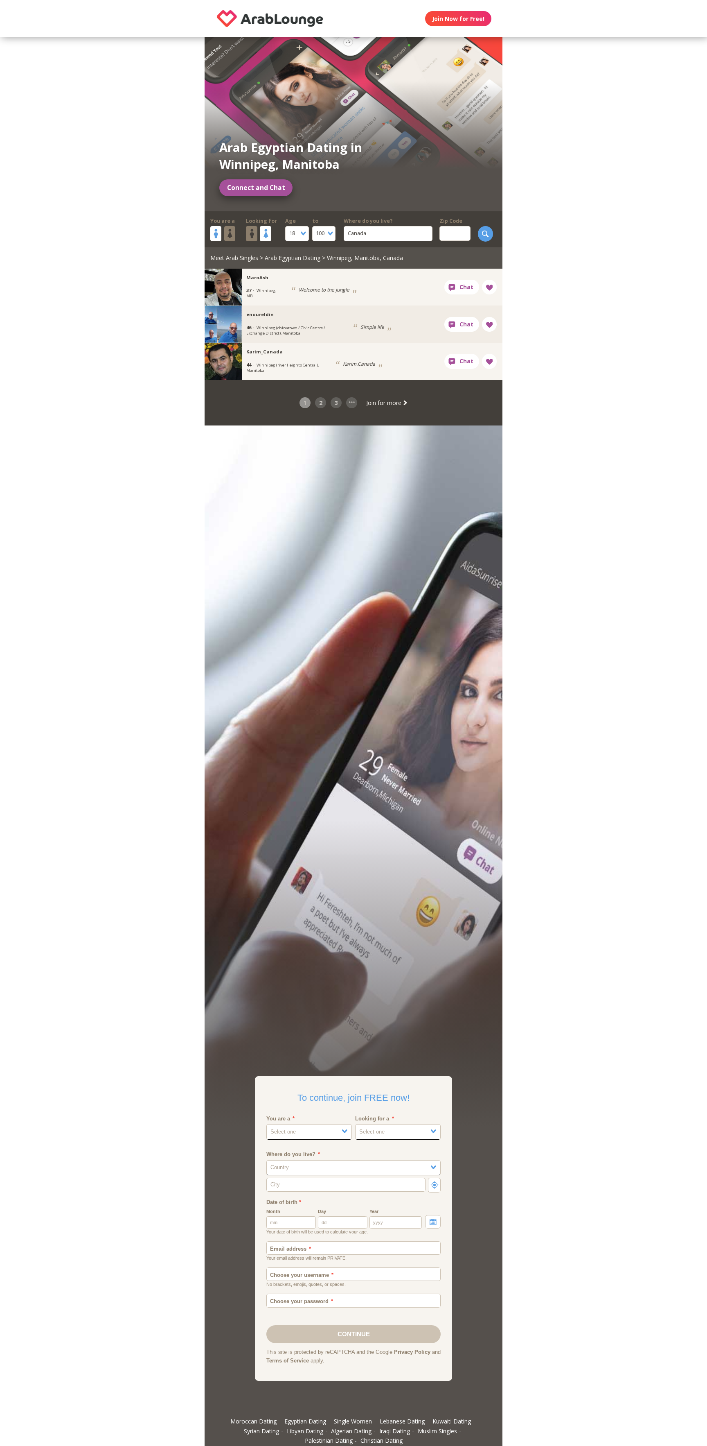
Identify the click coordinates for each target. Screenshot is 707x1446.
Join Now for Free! (458, 19)
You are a (222, 220)
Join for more (384, 403)
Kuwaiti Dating (451, 1421)
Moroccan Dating (253, 1421)
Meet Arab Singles (234, 258)
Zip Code (450, 220)
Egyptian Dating (305, 1421)
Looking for (261, 220)
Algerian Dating (351, 1431)
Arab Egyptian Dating (292, 258)
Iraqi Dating (394, 1431)
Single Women (353, 1421)
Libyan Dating (305, 1431)
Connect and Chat (256, 187)
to (315, 220)
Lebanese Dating (402, 1421)
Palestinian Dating (329, 1440)
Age (290, 220)
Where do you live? (368, 220)
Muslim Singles (437, 1431)
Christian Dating (381, 1440)
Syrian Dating (261, 1431)
